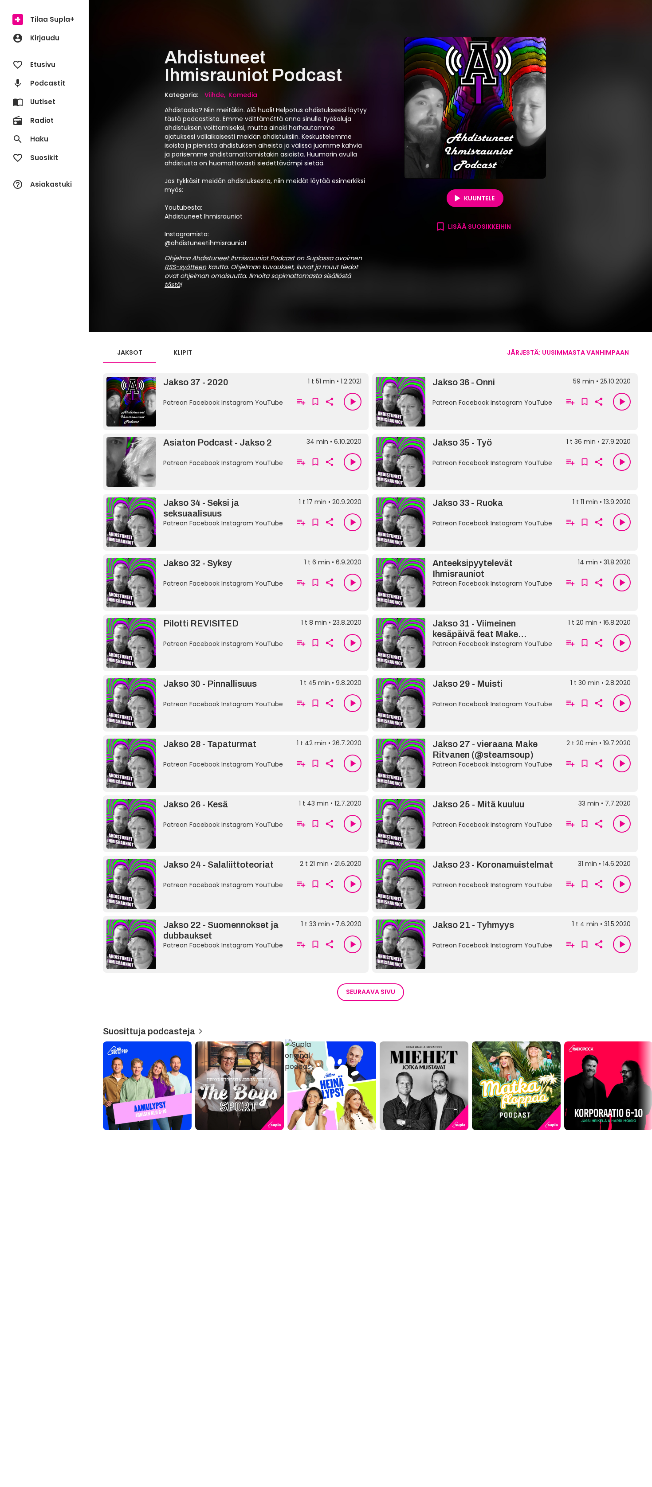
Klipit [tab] (182, 352)
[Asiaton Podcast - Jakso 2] (196, 462)
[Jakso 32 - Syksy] (196, 582)
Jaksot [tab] (129, 352)
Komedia (242, 94)
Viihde (214, 94)
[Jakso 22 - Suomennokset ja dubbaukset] (196, 944)
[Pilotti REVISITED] (196, 642)
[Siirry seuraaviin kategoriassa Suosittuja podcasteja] (638, 1085)
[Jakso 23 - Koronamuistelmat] (466, 884)
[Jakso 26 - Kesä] (196, 823)
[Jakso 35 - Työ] (466, 462)
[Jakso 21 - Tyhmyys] (466, 944)
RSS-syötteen (185, 266)
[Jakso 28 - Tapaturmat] (196, 763)
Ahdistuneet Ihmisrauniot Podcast (243, 258)
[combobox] (568, 352)
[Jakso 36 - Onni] (466, 401)
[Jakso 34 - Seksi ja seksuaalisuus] (196, 522)
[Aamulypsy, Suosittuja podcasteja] (147, 1085)
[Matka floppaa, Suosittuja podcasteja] (516, 1085)
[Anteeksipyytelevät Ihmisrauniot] (466, 582)
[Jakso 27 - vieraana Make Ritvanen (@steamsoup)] (466, 763)
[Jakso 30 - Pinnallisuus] (196, 703)
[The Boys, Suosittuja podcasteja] (239, 1085)
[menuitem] (44, 19)
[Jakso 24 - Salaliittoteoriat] (196, 884)
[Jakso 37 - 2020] (196, 401)
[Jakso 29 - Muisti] (466, 703)
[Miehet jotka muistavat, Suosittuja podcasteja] (424, 1085)
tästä (172, 284)
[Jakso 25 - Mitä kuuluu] (466, 823)
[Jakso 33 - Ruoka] (466, 522)
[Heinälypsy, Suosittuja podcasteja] (331, 1085)
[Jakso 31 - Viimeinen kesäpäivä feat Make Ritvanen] (466, 642)
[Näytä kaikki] (370, 1083)
